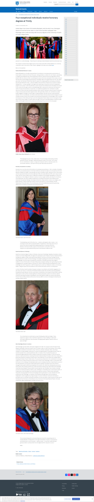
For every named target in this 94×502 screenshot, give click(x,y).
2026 (66, 19)
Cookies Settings (75, 485)
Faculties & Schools (62, 2)
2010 (66, 50)
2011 (66, 48)
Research (55, 2)
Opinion (45, 11)
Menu (19, 11)
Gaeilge (76, 2)
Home (24, 11)
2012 (66, 46)
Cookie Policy (22, 500)
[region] (47, 499)
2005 (66, 60)
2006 (66, 58)
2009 (66, 52)
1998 (66, 73)
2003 (66, 64)
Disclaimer (64, 488)
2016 (66, 38)
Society (33, 451)
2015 (66, 40)
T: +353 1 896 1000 (19, 487)
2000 (66, 69)
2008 (66, 54)
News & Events (21, 9)
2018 (66, 34)
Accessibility (64, 483)
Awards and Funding (23, 451)
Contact (51, 11)
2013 (66, 44)
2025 (66, 21)
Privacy (63, 485)
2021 (66, 28)
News (36, 11)
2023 (66, 25)
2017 (66, 36)
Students (45, 2)
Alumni (69, 2)
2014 (66, 42)
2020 (66, 30)
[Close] (92, 499)
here (53, 65)
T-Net (63, 490)
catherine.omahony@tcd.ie (39, 455)
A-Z (72, 2)
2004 (66, 62)
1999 (66, 71)
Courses (50, 2)
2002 (66, 66)
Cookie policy (74, 483)
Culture (29, 451)
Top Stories (29, 11)
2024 (66, 23)
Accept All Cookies (76, 498)
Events (40, 11)
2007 (66, 56)
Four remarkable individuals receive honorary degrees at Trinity (29, 14)
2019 (66, 32)
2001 (66, 68)
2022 (16, 14)
